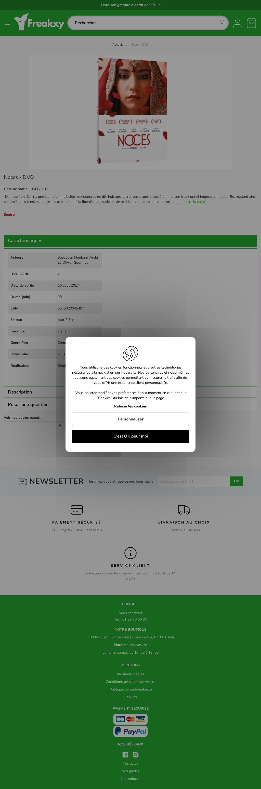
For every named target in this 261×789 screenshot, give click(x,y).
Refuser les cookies (130, 406)
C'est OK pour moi (130, 436)
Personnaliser (130, 419)
